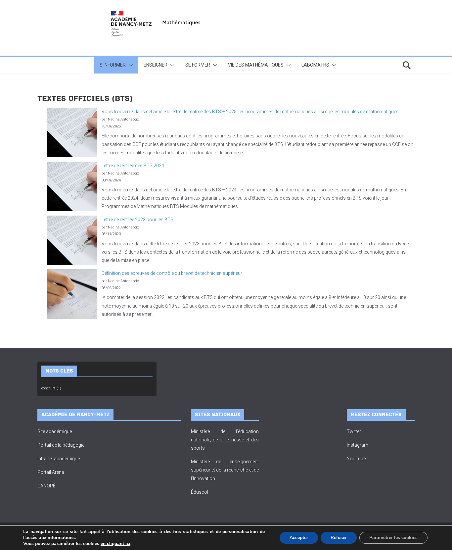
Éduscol (199, 492)
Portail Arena (50, 472)
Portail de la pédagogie (60, 445)
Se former (197, 65)
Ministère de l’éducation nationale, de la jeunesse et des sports (225, 440)
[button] (129, 65)
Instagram (357, 445)
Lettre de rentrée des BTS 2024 (133, 165)
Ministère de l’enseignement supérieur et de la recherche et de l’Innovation (225, 470)
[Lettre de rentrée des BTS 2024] (72, 186)
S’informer (113, 65)
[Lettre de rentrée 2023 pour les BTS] (72, 240)
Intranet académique (58, 458)
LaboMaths (315, 65)
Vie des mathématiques (256, 65)
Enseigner (155, 65)
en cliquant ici (115, 544)
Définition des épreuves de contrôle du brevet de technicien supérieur (172, 273)
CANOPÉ (46, 485)
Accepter (299, 537)
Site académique (54, 431)
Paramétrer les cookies (393, 537)
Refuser (339, 537)
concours (51, 388)
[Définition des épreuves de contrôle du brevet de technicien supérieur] (72, 294)
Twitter (354, 431)
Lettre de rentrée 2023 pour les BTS (137, 219)
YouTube (356, 458)
